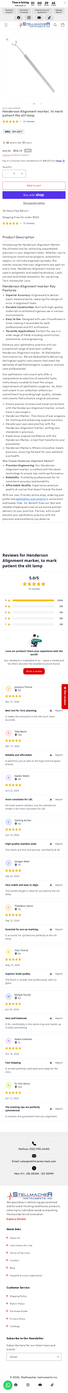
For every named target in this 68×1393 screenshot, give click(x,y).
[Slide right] (41, 103)
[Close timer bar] (64, 2)
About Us (15, 1237)
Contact (14, 1260)
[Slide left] (26, 103)
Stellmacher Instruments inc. (39, 1377)
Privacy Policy (17, 1318)
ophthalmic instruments (31, 499)
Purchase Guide (18, 1311)
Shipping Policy (18, 1296)
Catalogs (15, 1326)
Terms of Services (20, 1252)
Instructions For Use (21, 1245)
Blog (12, 1267)
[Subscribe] (57, 1357)
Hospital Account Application (26, 1275)
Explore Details (16, 1219)
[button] (6, 25)
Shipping (6, 155)
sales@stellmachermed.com (38, 1161)
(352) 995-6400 (39, 1149)
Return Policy (17, 1303)
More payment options (34, 203)
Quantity (7, 167)
